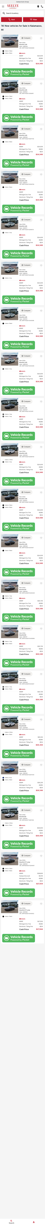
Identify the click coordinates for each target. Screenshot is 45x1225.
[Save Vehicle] (41, 38)
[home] (13, 6)
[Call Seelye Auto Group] (42, 6)
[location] (38, 6)
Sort (13, 19)
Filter (35, 19)
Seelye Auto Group (22, 2)
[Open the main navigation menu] (3, 6)
